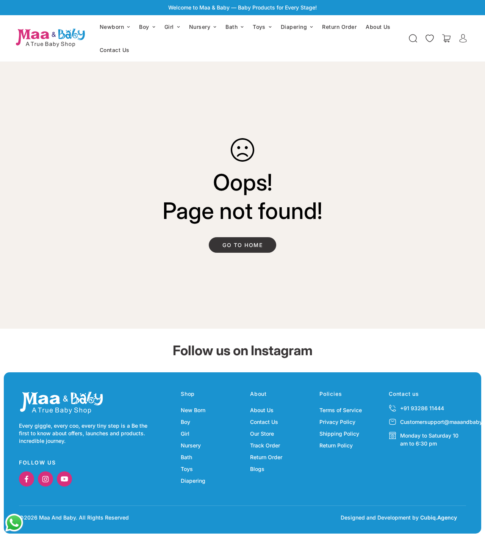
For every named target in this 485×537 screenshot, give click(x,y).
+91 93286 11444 (422, 408)
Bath (231, 27)
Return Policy (336, 445)
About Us (378, 27)
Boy (144, 27)
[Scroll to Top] (470, 495)
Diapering (294, 27)
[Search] (413, 38)
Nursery (199, 27)
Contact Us (115, 50)
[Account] (463, 38)
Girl (169, 27)
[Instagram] (45, 479)
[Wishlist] (429, 38)
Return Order (339, 27)
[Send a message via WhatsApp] (14, 522)
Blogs (257, 469)
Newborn (112, 27)
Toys (259, 27)
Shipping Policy (339, 433)
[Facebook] (26, 479)
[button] (446, 38)
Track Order (265, 445)
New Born (193, 410)
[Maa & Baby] (52, 38)
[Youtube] (64, 479)
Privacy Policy (337, 422)
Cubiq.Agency (438, 517)
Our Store (262, 433)
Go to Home (242, 245)
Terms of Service (340, 410)
